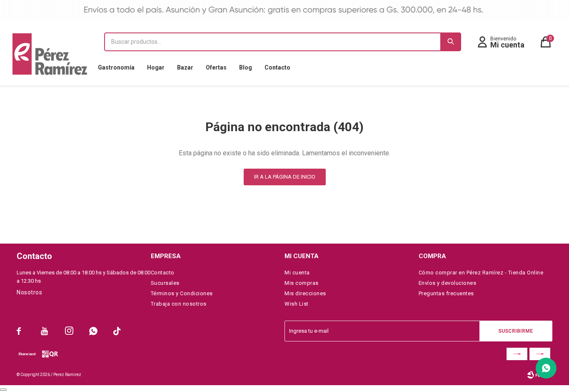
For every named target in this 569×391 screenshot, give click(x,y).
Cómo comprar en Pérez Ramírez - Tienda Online (481, 272)
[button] (450, 41)
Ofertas (216, 67)
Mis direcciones (305, 293)
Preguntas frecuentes (446, 293)
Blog (245, 67)
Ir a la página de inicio (284, 177)
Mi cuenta (297, 272)
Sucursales (165, 283)
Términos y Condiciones (182, 293)
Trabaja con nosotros (179, 304)
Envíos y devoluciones (448, 283)
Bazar (185, 67)
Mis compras (301, 283)
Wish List (296, 304)
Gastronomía (116, 67)
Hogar (156, 67)
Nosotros (29, 292)
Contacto (277, 67)
